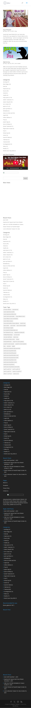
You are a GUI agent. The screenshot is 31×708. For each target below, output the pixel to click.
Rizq (4, 346)
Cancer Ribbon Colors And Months (11, 318)
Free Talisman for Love (8, 332)
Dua (16, 31)
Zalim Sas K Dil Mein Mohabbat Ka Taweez (13, 224)
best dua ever (15, 309)
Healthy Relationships (8, 334)
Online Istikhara (6, 117)
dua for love (22, 323)
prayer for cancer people (9, 344)
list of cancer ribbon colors (9, 339)
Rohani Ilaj (5, 133)
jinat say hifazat (6, 108)
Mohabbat (5, 111)
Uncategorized (6, 144)
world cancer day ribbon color (10, 360)
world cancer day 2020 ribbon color (11, 355)
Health (4, 95)
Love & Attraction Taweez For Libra (11, 229)
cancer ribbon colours (8, 321)
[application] (15, 163)
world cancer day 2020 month (10, 350)
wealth (13, 346)
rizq (4, 130)
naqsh (4, 115)
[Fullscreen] (26, 168)
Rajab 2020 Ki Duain (8, 128)
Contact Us (5, 491)
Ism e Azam (17, 63)
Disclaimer (5, 485)
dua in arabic (6, 325)
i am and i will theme (8, 337)
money (17, 339)
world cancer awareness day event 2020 (12, 348)
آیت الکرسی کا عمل (16, 369)
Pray (5, 31)
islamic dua (15, 337)
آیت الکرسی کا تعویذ (7, 369)
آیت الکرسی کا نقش (7, 371)
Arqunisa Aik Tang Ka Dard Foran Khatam (13, 222)
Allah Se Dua (6, 62)
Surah (4, 135)
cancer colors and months (9, 316)
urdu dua (9, 346)
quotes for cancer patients (20, 344)
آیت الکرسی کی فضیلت (16, 371)
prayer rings (6, 122)
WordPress (15, 706)
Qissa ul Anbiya (6, 124)
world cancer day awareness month (11, 357)
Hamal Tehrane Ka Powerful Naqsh (11, 226)
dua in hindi (12, 325)
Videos (4, 146)
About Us (5, 482)
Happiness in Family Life (19, 332)
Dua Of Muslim (7, 30)
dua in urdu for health (21, 325)
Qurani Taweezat (7, 126)
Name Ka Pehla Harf (8, 113)
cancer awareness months (9, 311)
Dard (4, 86)
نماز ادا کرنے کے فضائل (8, 373)
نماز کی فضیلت (16, 373)
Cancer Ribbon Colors (20, 316)
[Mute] (23, 168)
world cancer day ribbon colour (10, 362)
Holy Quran (5, 97)
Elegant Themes (15, 704)
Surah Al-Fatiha (6, 137)
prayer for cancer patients (18, 341)
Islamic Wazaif (6, 102)
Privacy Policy (6, 488)
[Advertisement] (15, 199)
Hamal (4, 93)
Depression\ (6, 88)
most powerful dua (7, 341)
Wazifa (4, 148)
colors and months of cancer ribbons (11, 323)
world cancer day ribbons (9, 364)
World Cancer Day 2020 (8, 150)
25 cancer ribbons (7, 309)
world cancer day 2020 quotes (10, 353)
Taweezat (5, 142)
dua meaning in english (8, 327)
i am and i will (16, 334)
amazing (5, 82)
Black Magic (6, 84)
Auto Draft (5, 220)
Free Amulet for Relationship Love (10, 330)
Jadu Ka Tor (6, 106)
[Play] (5, 168)
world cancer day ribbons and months (11, 366)
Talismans (5, 139)
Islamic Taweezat (7, 99)
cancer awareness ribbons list (10, 314)
